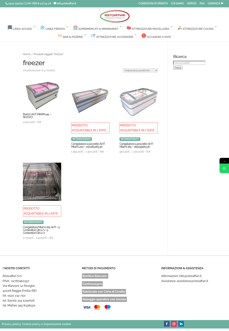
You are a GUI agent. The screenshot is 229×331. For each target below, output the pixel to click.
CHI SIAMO (177, 3)
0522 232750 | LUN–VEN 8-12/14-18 (29, 3)
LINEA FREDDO (55, 29)
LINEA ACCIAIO (22, 29)
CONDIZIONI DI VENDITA (153, 3)
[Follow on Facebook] (167, 324)
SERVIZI (191, 3)
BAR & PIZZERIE (72, 37)
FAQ (202, 3)
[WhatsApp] (224, 168)
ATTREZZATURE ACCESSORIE (114, 37)
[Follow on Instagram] (174, 324)
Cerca (178, 67)
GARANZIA (214, 3)
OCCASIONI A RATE (158, 37)
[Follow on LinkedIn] (181, 324)
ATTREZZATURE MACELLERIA (150, 29)
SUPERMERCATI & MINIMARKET (98, 29)
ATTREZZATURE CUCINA (198, 29)
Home (27, 54)
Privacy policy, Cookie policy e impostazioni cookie (36, 324)
